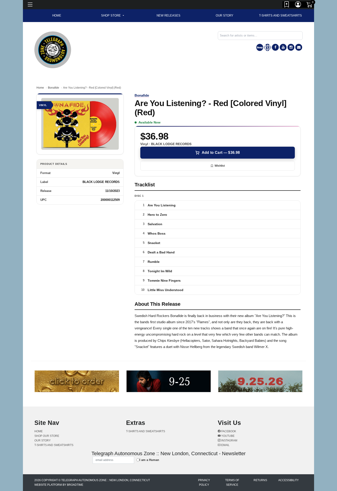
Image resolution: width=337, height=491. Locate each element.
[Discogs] (260, 47)
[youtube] (283, 47)
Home (40, 87)
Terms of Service (232, 482)
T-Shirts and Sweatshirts (280, 15)
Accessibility (288, 480)
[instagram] (291, 47)
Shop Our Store (46, 436)
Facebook (228, 431)
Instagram (229, 440)
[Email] (299, 47)
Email (225, 445)
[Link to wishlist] (287, 5)
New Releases (168, 15)
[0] (309, 5)
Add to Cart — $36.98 (221, 152)
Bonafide (53, 87)
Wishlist (220, 165)
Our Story (224, 15)
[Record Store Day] (267, 47)
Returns (260, 480)
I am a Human (149, 460)
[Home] (52, 49)
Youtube (228, 436)
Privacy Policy (204, 482)
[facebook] (275, 47)
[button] (112, 15)
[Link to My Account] (298, 5)
